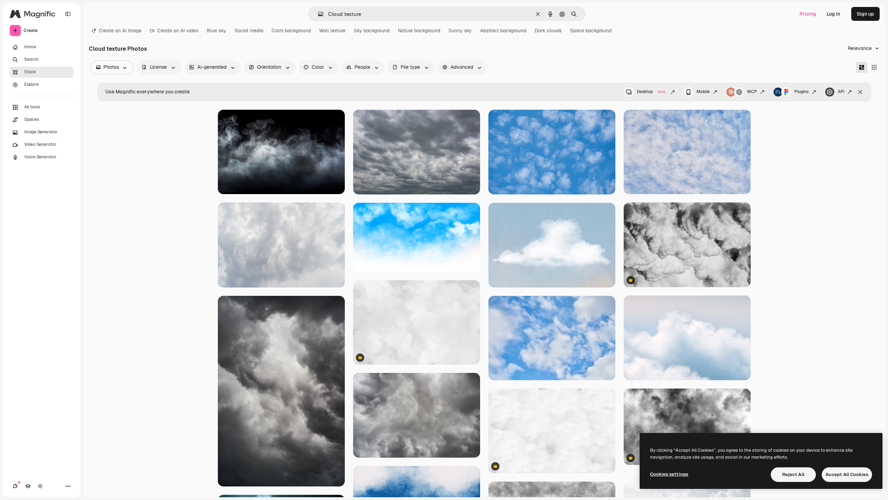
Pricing (808, 14)
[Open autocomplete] (317, 14)
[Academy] (27, 486)
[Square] (874, 67)
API (841, 91)
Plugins (801, 91)
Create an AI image (120, 30)
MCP (752, 91)
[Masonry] (861, 67)
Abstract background (503, 30)
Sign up (865, 14)
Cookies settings (669, 474)
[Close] (860, 92)
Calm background (291, 30)
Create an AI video (177, 30)
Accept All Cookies (847, 474)
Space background (591, 30)
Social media (248, 30)
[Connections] (15, 486)
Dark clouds (548, 30)
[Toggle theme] (40, 486)
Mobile (703, 91)
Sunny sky (460, 30)
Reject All (793, 474)
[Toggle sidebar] (68, 13)
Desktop (651, 91)
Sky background (372, 30)
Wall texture (332, 30)
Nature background (419, 30)
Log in (833, 14)
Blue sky (216, 30)
